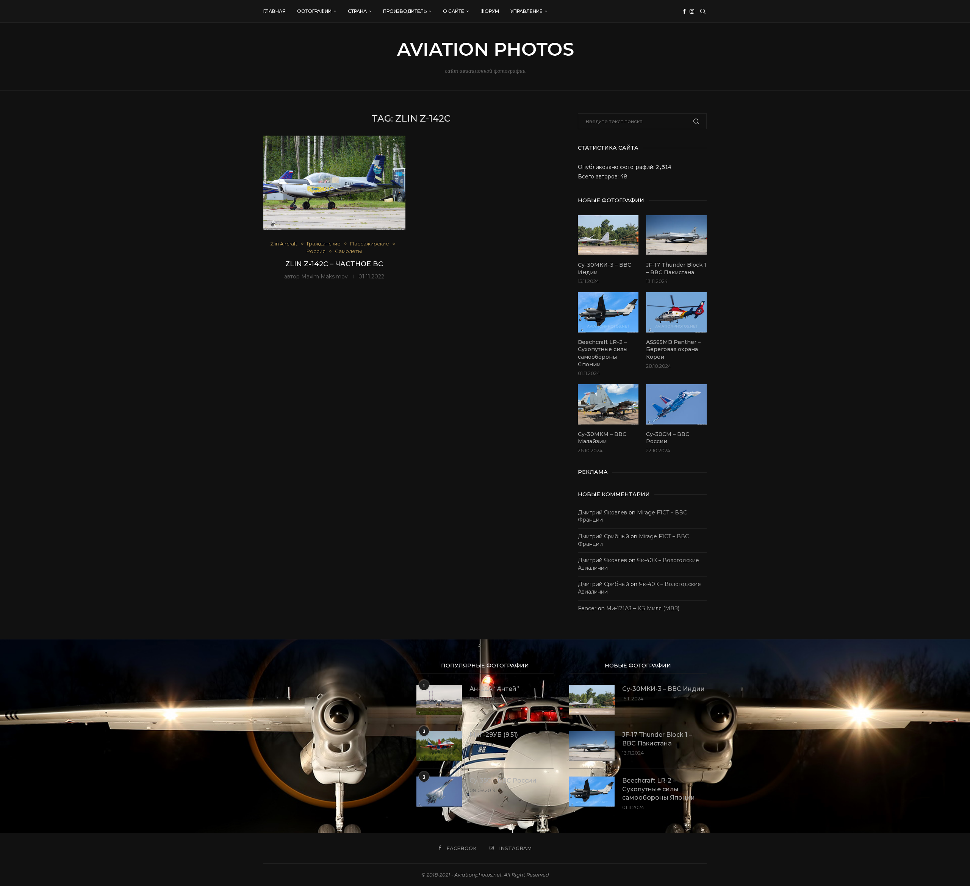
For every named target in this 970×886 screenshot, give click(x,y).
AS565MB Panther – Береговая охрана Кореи (673, 349)
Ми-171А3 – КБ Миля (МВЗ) (642, 608)
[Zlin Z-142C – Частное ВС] (334, 183)
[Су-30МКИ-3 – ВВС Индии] (608, 235)
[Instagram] (692, 11)
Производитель (405, 11)
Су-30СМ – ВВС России (667, 438)
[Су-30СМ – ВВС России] (676, 404)
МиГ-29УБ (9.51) (493, 734)
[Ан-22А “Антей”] (439, 700)
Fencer (587, 608)
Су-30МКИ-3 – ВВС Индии (604, 268)
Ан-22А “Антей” (494, 688)
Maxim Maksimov (324, 276)
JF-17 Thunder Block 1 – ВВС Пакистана (676, 268)
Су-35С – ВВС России (503, 780)
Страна (357, 11)
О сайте (453, 11)
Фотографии (314, 11)
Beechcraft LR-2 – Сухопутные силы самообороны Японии (602, 353)
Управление (526, 11)
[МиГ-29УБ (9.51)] (439, 746)
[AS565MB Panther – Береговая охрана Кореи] (676, 312)
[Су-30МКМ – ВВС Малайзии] (608, 404)
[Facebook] (684, 11)
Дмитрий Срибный (603, 536)
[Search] (703, 11)
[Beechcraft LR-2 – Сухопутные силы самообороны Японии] (608, 312)
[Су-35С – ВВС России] (439, 792)
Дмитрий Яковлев (602, 512)
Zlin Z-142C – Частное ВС (334, 264)
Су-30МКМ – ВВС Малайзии (602, 438)
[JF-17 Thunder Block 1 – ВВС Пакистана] (676, 235)
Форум (489, 11)
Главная (274, 11)
